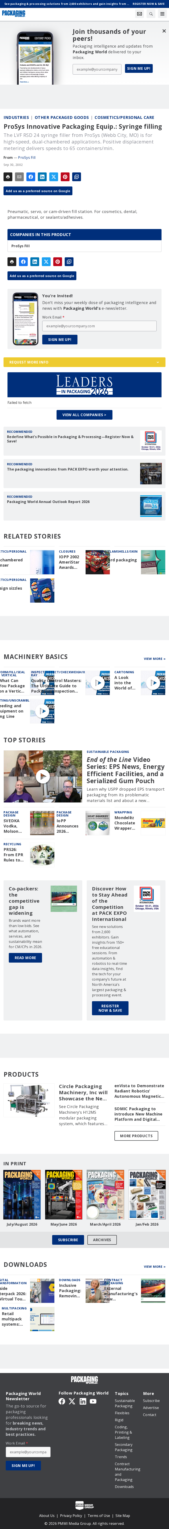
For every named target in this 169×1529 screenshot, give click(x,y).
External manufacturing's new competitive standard (121, 1294)
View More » (155, 659)
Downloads (70, 1280)
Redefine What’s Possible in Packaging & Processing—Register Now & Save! (70, 439)
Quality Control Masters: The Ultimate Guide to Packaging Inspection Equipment (56, 686)
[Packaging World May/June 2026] (64, 1194)
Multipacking (14, 1308)
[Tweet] (53, 176)
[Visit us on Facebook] (62, 1400)
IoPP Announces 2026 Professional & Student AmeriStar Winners (69, 826)
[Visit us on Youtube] (93, 1400)
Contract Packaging (113, 1281)
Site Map (123, 1515)
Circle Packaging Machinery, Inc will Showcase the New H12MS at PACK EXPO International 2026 (83, 1092)
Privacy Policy (71, 1515)
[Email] (19, 176)
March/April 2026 (105, 1224)
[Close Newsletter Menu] (164, 31)
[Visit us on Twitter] (72, 1400)
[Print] (8, 176)
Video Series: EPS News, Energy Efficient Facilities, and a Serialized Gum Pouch (126, 770)
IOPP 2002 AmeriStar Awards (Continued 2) (70, 562)
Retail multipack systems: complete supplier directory (12, 1319)
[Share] (30, 176)
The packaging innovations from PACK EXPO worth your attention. (68, 469)
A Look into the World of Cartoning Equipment (125, 683)
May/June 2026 (64, 1224)
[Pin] (65, 176)
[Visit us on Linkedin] (83, 1400)
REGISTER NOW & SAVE (110, 1008)
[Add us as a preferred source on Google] (76, 176)
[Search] (151, 13)
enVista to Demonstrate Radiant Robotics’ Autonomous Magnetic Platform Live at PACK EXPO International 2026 (139, 1091)
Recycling (12, 844)
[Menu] (162, 13)
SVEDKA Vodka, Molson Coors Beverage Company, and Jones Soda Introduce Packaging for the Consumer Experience (15, 826)
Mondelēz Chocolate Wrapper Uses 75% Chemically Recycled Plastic (125, 823)
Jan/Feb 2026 (147, 1224)
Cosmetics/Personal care (124, 117)
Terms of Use (99, 1515)
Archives (102, 1239)
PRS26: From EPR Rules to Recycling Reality (13, 855)
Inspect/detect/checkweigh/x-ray (58, 673)
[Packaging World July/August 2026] (22, 1194)
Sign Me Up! (139, 68)
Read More (25, 957)
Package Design (11, 813)
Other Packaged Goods (62, 117)
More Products (136, 1135)
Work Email (53, 317)
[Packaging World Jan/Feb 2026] (147, 1194)
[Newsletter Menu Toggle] (139, 13)
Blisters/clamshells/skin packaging (114, 553)
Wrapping (123, 812)
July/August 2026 (22, 1224)
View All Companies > (84, 414)
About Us (47, 1515)
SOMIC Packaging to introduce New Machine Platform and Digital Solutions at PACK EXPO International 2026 (138, 1114)
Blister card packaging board (114, 562)
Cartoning (124, 672)
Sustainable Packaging (108, 752)
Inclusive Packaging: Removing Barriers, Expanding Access (70, 1291)
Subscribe (68, 1239)
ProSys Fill (26, 157)
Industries (16, 117)
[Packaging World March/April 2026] (105, 1194)
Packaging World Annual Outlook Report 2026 (48, 502)
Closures (67, 551)
